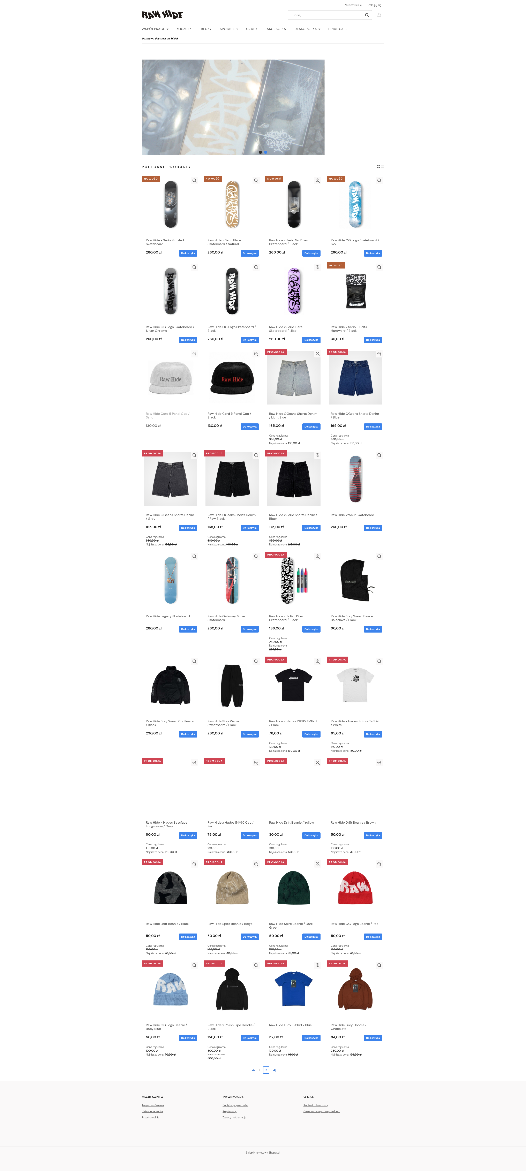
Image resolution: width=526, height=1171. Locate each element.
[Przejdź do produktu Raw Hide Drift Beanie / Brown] (355, 788)
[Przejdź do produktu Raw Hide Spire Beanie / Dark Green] (294, 890)
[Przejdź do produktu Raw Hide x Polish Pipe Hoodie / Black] (232, 991)
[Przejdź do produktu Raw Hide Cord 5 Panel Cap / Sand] (170, 380)
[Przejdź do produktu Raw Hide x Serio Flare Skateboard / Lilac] (294, 293)
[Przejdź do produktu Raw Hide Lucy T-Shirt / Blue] (294, 991)
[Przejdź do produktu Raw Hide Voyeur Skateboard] (355, 481)
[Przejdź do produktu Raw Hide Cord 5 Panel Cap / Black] (232, 380)
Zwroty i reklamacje (234, 1117)
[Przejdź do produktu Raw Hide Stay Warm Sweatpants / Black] (232, 687)
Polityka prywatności (235, 1105)
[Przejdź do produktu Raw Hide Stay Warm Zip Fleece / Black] (170, 687)
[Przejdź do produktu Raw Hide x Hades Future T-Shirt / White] (355, 687)
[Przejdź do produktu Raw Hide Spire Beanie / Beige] (232, 890)
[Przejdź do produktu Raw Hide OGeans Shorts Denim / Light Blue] (294, 380)
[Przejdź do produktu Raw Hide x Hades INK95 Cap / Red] (232, 788)
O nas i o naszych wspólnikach (321, 1111)
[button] (194, 180)
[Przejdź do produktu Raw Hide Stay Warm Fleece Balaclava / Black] (355, 582)
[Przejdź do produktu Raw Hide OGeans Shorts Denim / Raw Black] (232, 481)
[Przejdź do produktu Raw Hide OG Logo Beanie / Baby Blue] (170, 991)
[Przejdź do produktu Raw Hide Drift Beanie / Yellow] (294, 788)
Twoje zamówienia (153, 1105)
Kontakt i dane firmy (315, 1105)
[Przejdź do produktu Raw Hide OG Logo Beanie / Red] (355, 890)
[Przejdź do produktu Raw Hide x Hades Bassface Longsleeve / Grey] (170, 788)
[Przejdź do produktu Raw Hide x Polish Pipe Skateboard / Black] (294, 582)
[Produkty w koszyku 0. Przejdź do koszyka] (380, 14)
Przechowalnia (150, 1117)
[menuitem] (159, 29)
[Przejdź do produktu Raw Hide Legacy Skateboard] (170, 582)
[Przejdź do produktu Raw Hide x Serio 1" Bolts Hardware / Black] (355, 293)
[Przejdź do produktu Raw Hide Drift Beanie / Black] (170, 890)
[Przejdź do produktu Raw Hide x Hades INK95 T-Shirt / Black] (294, 687)
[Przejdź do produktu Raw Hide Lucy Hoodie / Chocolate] (355, 991)
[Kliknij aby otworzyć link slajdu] (263, 107)
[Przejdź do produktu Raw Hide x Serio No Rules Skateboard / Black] (294, 206)
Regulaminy (229, 1111)
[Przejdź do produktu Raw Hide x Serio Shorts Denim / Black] (294, 481)
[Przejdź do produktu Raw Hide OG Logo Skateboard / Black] (232, 293)
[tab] (260, 152)
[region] (263, 107)
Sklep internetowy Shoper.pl (263, 1152)
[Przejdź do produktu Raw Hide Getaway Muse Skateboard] (232, 582)
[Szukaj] (367, 15)
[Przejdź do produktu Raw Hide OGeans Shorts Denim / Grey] (170, 481)
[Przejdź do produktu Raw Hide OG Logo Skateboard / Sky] (355, 206)
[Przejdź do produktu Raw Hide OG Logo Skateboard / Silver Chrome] (170, 293)
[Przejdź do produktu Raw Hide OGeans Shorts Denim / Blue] (355, 380)
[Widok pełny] (382, 166)
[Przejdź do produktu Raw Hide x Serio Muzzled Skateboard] (170, 206)
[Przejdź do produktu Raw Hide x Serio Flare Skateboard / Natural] (232, 206)
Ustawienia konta (152, 1111)
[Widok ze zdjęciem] (378, 166)
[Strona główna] (162, 14)
